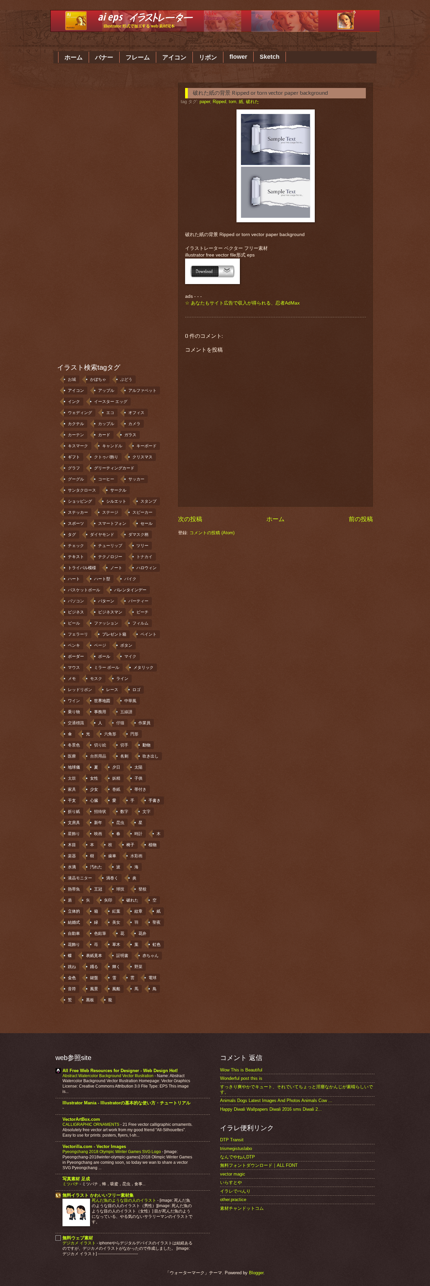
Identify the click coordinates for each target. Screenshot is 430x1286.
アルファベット (142, 390)
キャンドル (112, 446)
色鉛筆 (100, 933)
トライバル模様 (82, 567)
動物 (146, 745)
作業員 (144, 723)
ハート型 (102, 579)
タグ (72, 534)
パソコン (76, 601)
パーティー (138, 601)
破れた (252, 101)
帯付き (140, 789)
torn (232, 101)
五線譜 (126, 711)
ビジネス (76, 612)
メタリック (143, 667)
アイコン (174, 57)
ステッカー (78, 512)
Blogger (256, 1272)
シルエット (116, 501)
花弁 (142, 933)
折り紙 (74, 811)
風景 (94, 988)
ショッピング (80, 501)
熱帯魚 (74, 889)
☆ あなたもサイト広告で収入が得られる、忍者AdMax (242, 303)
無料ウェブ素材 (77, 1237)
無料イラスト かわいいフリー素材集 (98, 1195)
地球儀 (74, 767)
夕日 (116, 767)
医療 (72, 756)
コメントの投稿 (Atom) (211, 532)
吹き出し (150, 756)
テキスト (76, 556)
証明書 (122, 955)
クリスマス (142, 457)
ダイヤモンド (102, 534)
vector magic (232, 1174)
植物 (152, 844)
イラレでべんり (235, 1191)
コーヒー (106, 479)
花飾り (74, 944)
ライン (122, 678)
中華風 (130, 700)
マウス (74, 667)
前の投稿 (361, 519)
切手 (124, 745)
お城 (72, 379)
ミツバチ (71, 1184)
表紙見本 (94, 955)
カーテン (76, 434)
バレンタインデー (130, 590)
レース (112, 689)
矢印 (108, 900)
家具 (72, 789)
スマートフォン (112, 523)
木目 (72, 844)
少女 (94, 789)
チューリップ (110, 545)
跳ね (72, 966)
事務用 (100, 711)
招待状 (100, 811)
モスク (96, 678)
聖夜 (157, 922)
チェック (76, 545)
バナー (104, 57)
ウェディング (80, 412)
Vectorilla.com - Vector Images (94, 1146)
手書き (154, 800)
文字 (146, 811)
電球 (152, 977)
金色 (72, 977)
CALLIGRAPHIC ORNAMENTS (91, 1124)
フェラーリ (78, 634)
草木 (116, 944)
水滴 (72, 867)
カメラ (134, 423)
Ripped (219, 101)
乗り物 (74, 711)
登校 (142, 889)
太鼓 (72, 778)
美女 (116, 922)
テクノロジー (110, 556)
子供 (138, 778)
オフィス (136, 412)
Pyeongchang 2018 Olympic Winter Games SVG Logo (112, 1151)
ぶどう (126, 379)
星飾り (74, 833)
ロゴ (136, 689)
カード (104, 434)
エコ (110, 412)
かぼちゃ (98, 379)
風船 (116, 988)
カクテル (76, 423)
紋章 (138, 911)
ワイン (74, 700)
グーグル (76, 479)
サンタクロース (82, 490)
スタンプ (148, 501)
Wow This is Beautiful (241, 1069)
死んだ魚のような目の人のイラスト (124, 1200)
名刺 (124, 756)
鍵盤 (94, 977)
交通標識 (76, 723)
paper (205, 101)
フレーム (138, 57)
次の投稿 (190, 519)
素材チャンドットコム (242, 1208)
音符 (72, 988)
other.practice (233, 1199)
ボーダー (76, 656)
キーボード (146, 446)
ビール (74, 623)
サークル (118, 490)
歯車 (112, 856)
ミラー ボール (106, 667)
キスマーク (78, 446)
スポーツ (76, 523)
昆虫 (120, 822)
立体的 (74, 911)
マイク (130, 656)
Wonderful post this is (241, 1078)
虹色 (157, 944)
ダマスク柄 (138, 534)
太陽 (138, 767)
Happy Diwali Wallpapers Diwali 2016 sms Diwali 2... (271, 1109)
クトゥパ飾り (106, 457)
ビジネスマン (110, 612)
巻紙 (116, 789)
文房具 (74, 822)
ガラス (130, 434)
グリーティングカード (114, 468)
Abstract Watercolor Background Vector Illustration (108, 1075)
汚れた (96, 867)
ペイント (148, 634)
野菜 (138, 966)
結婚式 (74, 922)
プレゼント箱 (114, 634)
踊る (94, 966)
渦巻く (112, 878)
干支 (72, 800)
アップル (106, 390)
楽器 (72, 856)
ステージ (110, 512)
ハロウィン (146, 567)
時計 (138, 833)
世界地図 (102, 700)
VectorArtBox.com (81, 1119)
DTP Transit (232, 1139)
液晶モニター (80, 878)
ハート (74, 579)
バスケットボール (84, 590)
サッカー (136, 479)
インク (74, 401)
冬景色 (74, 745)
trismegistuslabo (236, 1148)
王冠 (98, 889)
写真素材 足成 (76, 1178)
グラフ (74, 468)
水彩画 (136, 856)
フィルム (140, 623)
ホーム (73, 57)
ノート (116, 567)
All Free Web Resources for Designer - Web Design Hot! (120, 1070)
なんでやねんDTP (237, 1156)
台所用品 (98, 756)
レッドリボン (80, 689)
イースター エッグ (110, 401)
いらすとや (231, 1182)
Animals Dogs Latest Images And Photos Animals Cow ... (276, 1100)
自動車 (74, 933)
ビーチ (142, 612)
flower (238, 56)
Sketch (270, 56)
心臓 (94, 800)
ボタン (126, 645)
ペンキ (74, 645)
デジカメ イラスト (79, 1243)
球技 (120, 889)
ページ (100, 645)
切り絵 (100, 745)
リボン (208, 57)
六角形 (110, 734)
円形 (134, 734)
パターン (106, 601)
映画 (98, 833)
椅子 (130, 844)
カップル (106, 423)
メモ (72, 678)
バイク (130, 579)
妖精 (116, 778)
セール (146, 523)
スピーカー (142, 512)
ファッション (106, 623)
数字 (124, 811)
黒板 (90, 1000)
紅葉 (116, 911)
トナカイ (144, 556)
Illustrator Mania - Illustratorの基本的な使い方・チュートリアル (126, 1102)
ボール (104, 656)
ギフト (74, 457)
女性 (94, 778)
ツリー (142, 545)
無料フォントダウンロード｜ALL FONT (259, 1165)
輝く (116, 966)
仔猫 (120, 723)
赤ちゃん (150, 955)
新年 (98, 822)
